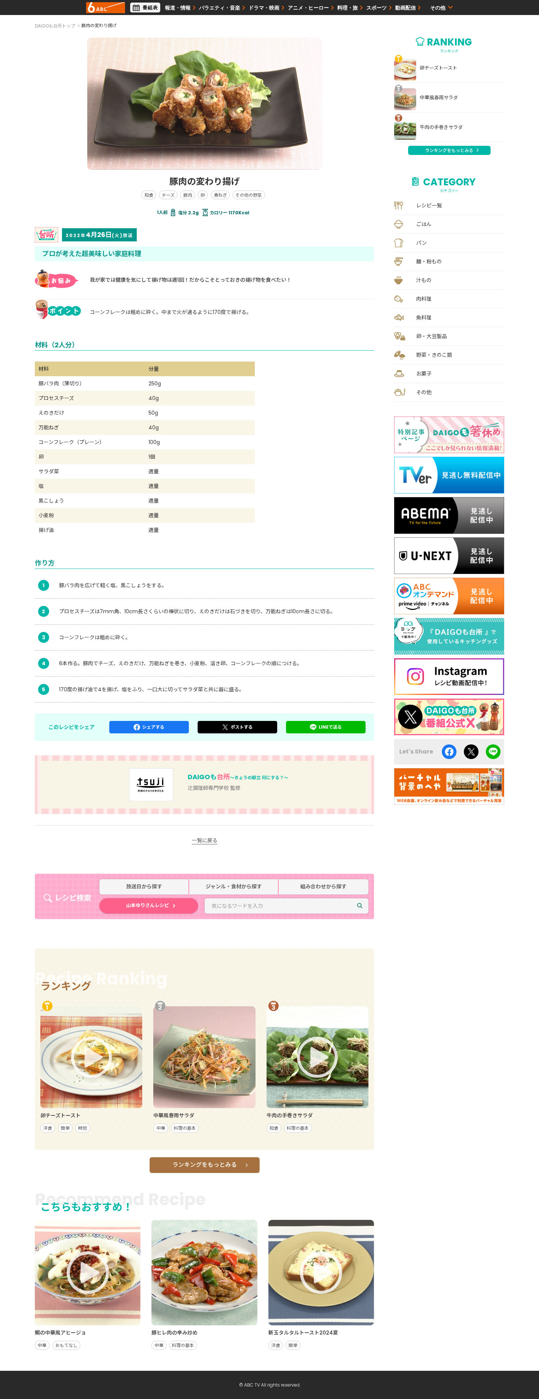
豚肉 (187, 195)
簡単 (65, 1128)
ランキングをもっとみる (204, 1165)
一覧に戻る (204, 840)
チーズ (168, 195)
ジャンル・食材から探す (234, 887)
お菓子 (424, 373)
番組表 (150, 7)
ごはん (424, 224)
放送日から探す (144, 887)
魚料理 (424, 317)
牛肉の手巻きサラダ (441, 127)
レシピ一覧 (429, 205)
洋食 (47, 1128)
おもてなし (66, 1345)
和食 (148, 195)
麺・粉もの (429, 261)
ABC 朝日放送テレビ (105, 7)
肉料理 (424, 299)
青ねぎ (220, 195)
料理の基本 (185, 1128)
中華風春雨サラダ (439, 98)
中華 (161, 1128)
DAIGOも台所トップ (55, 26)
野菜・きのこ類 (434, 355)
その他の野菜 (248, 195)
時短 (82, 1128)
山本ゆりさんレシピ (147, 905)
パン (421, 243)
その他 (424, 392)
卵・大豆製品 (431, 336)
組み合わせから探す (323, 887)
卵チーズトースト (438, 68)
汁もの (424, 280)
